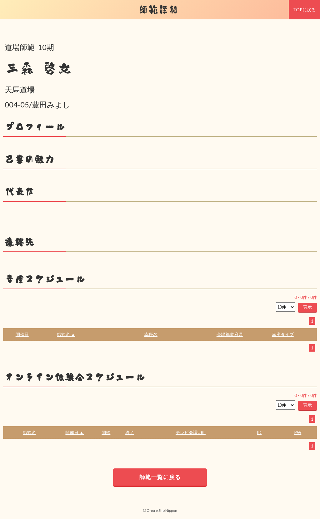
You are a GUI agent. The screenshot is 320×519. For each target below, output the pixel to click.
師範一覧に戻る (160, 476)
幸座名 (151, 334)
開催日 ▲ (74, 432)
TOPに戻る (304, 9)
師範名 (29, 432)
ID (259, 432)
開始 (106, 432)
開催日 (22, 334)
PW (297, 432)
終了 (129, 432)
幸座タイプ (283, 334)
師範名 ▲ (66, 334)
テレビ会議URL (191, 432)
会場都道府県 (230, 334)
